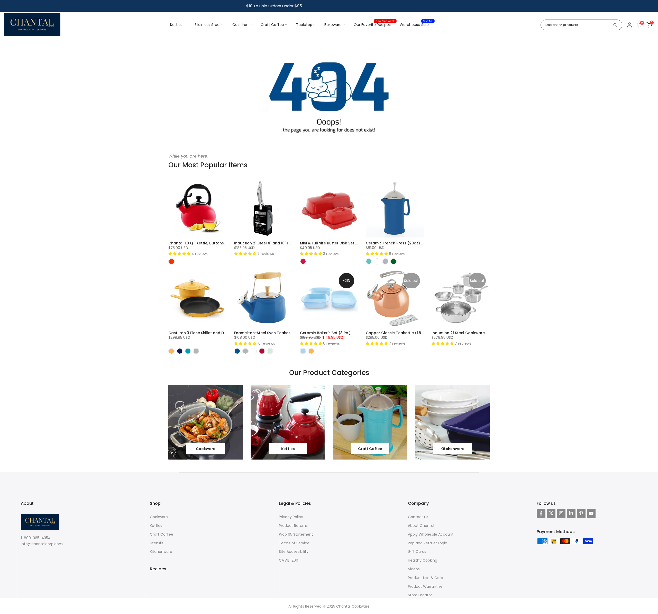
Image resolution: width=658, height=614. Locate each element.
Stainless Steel (207, 24)
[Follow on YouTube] (591, 513)
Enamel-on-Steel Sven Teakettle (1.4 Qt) (272, 332)
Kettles (176, 24)
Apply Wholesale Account (431, 534)
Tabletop (304, 24)
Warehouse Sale (416, 24)
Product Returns (293, 525)
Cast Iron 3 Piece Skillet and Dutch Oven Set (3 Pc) (215, 332)
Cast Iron (240, 24)
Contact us (418, 516)
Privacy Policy (291, 516)
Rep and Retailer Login (427, 543)
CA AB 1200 (288, 560)
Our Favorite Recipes (374, 24)
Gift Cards (417, 551)
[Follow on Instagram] (561, 513)
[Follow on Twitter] (551, 513)
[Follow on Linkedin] (571, 513)
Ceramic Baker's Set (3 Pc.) (325, 332)
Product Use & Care (425, 577)
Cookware (159, 516)
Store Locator (420, 595)
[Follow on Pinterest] (581, 513)
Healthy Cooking (422, 560)
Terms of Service (294, 543)
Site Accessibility (293, 551)
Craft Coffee (272, 24)
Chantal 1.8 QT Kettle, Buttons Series (202, 243)
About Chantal (421, 525)
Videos (414, 569)
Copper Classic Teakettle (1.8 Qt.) (397, 332)
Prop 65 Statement (296, 534)
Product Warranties (425, 586)
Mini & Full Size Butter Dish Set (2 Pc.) (333, 243)
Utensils (156, 543)
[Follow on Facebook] (541, 513)
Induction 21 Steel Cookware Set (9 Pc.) (468, 332)
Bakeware (333, 24)
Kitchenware (161, 551)
